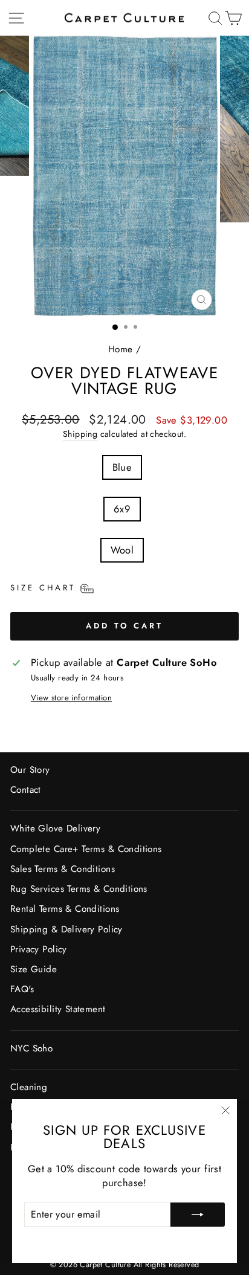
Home (120, 349)
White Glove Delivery (55, 828)
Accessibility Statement (58, 1009)
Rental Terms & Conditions (64, 908)
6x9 (122, 509)
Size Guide (33, 969)
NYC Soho (31, 1048)
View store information (71, 697)
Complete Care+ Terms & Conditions (86, 849)
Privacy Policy (38, 949)
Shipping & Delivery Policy (66, 929)
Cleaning (28, 1087)
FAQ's (22, 989)
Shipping (80, 434)
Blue (122, 467)
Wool (122, 550)
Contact (25, 789)
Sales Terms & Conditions (62, 869)
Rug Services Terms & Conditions (78, 889)
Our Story (30, 769)
